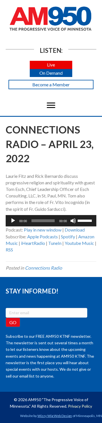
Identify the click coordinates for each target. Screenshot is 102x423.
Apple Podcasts (42, 236)
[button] (51, 65)
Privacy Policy (80, 406)
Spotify (68, 236)
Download (75, 229)
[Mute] (73, 221)
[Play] (13, 221)
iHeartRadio (33, 243)
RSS (9, 249)
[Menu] (51, 105)
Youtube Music (79, 243)
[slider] (86, 220)
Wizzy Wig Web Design (54, 416)
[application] (51, 220)
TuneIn (54, 243)
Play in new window (42, 229)
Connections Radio (43, 267)
